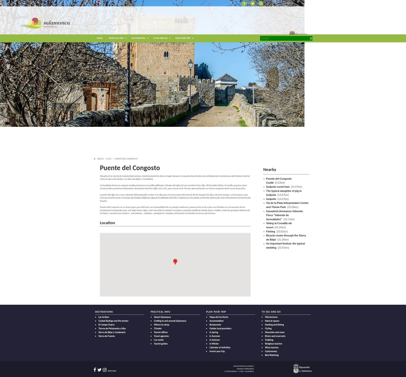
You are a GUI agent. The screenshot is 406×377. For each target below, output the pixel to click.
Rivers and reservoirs (275, 336)
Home (100, 38)
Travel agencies (161, 336)
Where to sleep (161, 325)
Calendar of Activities (220, 348)
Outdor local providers (220, 329)
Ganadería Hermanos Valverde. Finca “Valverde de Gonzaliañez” (284, 215)
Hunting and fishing (274, 325)
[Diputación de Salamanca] (302, 368)
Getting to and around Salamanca (170, 321)
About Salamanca (162, 317)
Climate (158, 329)
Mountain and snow (275, 332)
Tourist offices (161, 332)
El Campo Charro (106, 325)
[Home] (124, 29)
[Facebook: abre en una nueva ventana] (244, 3)
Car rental (159, 340)
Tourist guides (161, 344)
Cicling (268, 329)
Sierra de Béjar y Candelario (111, 332)
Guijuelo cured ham (278, 186)
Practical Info (116, 38)
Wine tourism (271, 348)
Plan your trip (182, 38)
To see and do (160, 38)
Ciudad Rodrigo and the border (113, 321)
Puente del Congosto (126, 159)
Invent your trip (217, 351)
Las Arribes (103, 317)
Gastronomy (271, 351)
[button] (175, 262)
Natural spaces (272, 321)
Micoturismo (271, 317)
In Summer (215, 336)
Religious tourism (273, 344)
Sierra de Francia (106, 336)
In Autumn (215, 340)
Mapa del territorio (219, 317)
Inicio (100, 159)
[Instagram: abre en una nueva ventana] (261, 3)
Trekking (269, 340)
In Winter (214, 344)
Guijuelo (271, 199)
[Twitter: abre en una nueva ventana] (253, 3)
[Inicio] (45, 22)
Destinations (138, 38)
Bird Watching (272, 355)
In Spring (214, 332)
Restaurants (215, 325)
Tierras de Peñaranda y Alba (112, 329)
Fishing (270, 231)
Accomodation (217, 321)
